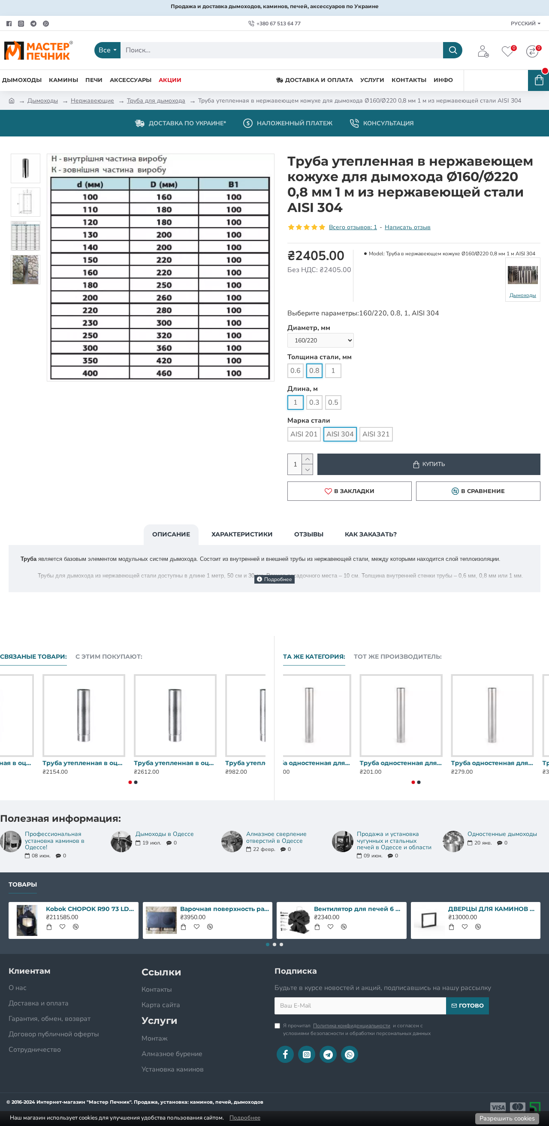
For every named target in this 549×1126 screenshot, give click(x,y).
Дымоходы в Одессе (165, 834)
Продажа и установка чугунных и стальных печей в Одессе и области (394, 841)
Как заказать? (371, 534)
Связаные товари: (33, 656)
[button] (130, 782)
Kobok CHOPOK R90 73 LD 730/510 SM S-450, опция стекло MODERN (90, 909)
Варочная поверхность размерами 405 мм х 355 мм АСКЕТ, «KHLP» (224, 909)
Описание (171, 534)
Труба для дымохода (156, 101)
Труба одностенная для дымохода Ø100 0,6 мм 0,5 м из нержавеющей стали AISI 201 (507, 763)
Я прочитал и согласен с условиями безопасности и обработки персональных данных (357, 1029)
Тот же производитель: (398, 656)
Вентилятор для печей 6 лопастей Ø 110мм (358, 909)
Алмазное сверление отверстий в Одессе (276, 837)
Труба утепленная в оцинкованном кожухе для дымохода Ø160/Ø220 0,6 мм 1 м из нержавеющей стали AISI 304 (41, 763)
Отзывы (308, 534)
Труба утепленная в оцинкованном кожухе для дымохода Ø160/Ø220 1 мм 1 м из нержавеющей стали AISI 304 (224, 763)
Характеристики (242, 534)
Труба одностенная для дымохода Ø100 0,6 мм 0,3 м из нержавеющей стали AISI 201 (324, 763)
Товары (23, 884)
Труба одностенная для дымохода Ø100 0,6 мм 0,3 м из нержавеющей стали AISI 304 (415, 763)
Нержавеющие (92, 101)
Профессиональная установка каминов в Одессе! (54, 841)
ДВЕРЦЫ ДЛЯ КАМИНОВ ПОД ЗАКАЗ (492, 909)
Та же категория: (314, 656)
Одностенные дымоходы (502, 834)
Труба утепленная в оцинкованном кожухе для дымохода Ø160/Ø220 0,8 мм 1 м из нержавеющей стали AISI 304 (132, 763)
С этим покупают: (108, 656)
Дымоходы (42, 101)
